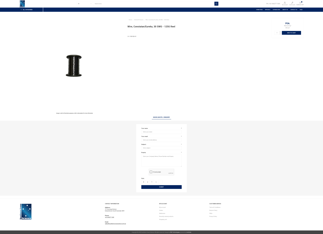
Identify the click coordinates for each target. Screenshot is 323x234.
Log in (288, 27)
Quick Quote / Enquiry (161, 117)
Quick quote (292, 4)
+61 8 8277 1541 (109, 217)
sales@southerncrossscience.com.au (115, 223)
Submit (161, 187)
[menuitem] (183, 207)
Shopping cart (163, 219)
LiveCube (188, 232)
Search (216, 4)
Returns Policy (213, 210)
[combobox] (153, 4)
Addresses (162, 213)
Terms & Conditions (214, 207)
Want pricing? (287, 25)
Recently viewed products (166, 216)
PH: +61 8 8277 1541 (273, 4)
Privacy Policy (213, 216)
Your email (144, 136)
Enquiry (143, 152)
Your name (144, 128)
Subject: (143, 144)
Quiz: (142, 178)
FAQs (301, 9)
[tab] (161, 117)
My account (285, 4)
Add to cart (291, 33)
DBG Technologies (175, 232)
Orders (161, 210)
